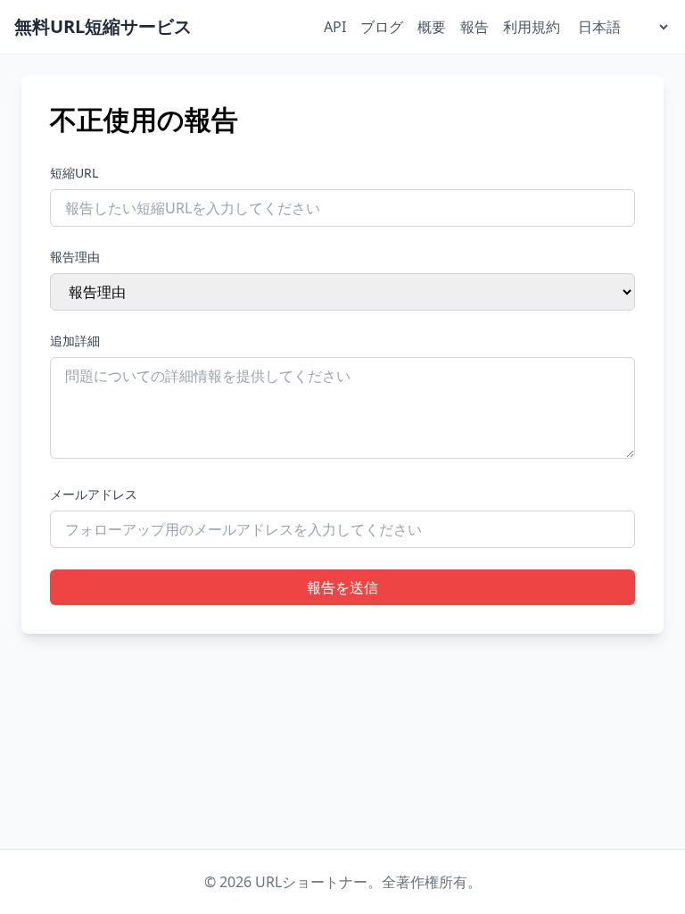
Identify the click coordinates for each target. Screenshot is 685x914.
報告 (474, 27)
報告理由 (75, 256)
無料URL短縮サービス (103, 26)
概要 (431, 27)
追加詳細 (75, 340)
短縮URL (74, 172)
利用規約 (531, 27)
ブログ (381, 27)
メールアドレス (93, 494)
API (335, 27)
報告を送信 (342, 587)
